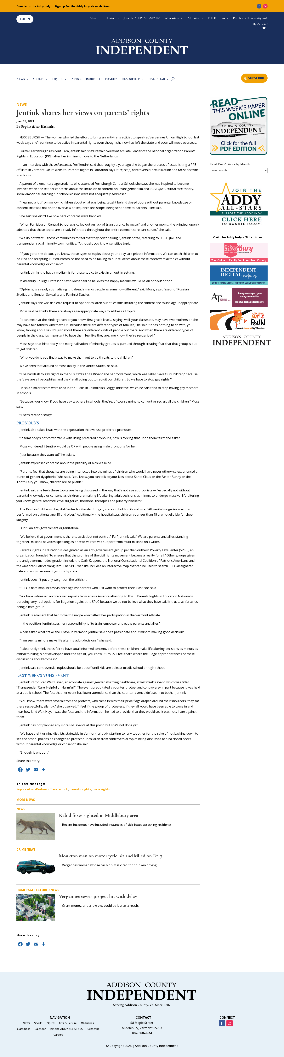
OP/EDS (57, 79)
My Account (260, 24)
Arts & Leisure (68, 1023)
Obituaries (87, 1023)
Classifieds (23, 1029)
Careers (58, 1034)
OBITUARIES (108, 79)
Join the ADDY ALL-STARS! (142, 18)
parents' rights (80, 789)
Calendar (40, 1029)
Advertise (193, 18)
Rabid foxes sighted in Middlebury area (98, 815)
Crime (21, 849)
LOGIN (25, 19)
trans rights (101, 789)
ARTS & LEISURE (83, 79)
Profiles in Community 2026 (250, 18)
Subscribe (93, 1029)
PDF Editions (216, 18)
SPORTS (38, 79)
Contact (111, 18)
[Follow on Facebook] (259, 6)
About (94, 18)
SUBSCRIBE (256, 78)
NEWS (20, 79)
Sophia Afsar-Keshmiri (32, 789)
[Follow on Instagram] (265, 6)
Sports (38, 1023)
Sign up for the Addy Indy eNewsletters (82, 6)
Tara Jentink (59, 789)
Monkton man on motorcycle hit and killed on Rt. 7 (110, 856)
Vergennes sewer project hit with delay (98, 896)
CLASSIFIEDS (131, 79)
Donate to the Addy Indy (33, 6)
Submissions (171, 18)
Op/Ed (50, 1023)
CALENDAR (157, 79)
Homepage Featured (33, 890)
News (21, 104)
